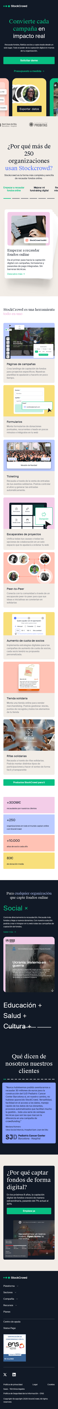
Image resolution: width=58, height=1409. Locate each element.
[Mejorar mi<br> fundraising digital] (16, 198)
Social (12, 908)
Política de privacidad (12, 1384)
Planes (6, 1311)
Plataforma (9, 1286)
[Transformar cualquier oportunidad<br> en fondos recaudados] (33, 198)
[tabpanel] (29, 980)
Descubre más (15, 274)
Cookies (51, 1384)
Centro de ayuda (11, 1321)
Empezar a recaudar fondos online (13, 189)
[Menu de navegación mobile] (52, 6)
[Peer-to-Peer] (51, 198)
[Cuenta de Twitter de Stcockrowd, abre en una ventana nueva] (5, 1374)
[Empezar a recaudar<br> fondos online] (7, 198)
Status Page (9, 1328)
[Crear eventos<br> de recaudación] (42, 198)
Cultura (14, 1026)
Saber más (8, 932)
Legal (35, 1384)
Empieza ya (29, 1210)
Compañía (8, 1298)
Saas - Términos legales (14, 1389)
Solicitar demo (29, 60)
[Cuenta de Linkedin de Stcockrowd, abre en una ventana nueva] (14, 1374)
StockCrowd (19, 6)
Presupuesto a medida (27, 71)
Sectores (8, 1292)
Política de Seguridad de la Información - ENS (23, 1393)
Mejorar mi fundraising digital (39, 189)
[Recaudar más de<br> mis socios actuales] (24, 198)
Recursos (8, 1305)
